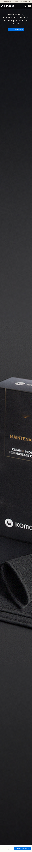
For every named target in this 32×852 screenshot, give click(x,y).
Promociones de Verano (12, 1)
